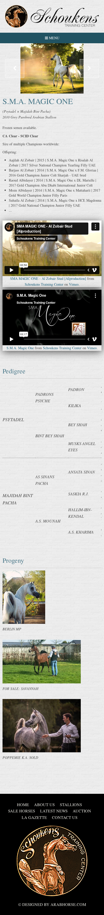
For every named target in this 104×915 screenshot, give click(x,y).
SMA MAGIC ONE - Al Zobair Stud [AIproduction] (48, 278)
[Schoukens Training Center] (52, 16)
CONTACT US (64, 817)
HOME (23, 804)
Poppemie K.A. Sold (20, 757)
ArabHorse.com (68, 904)
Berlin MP (12, 629)
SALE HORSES (21, 810)
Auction (82, 810)
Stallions (71, 804)
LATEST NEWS (54, 810)
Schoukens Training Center (44, 284)
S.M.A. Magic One (20, 347)
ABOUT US (44, 804)
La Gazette (34, 817)
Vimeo (74, 284)
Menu (53, 37)
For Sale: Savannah (20, 688)
